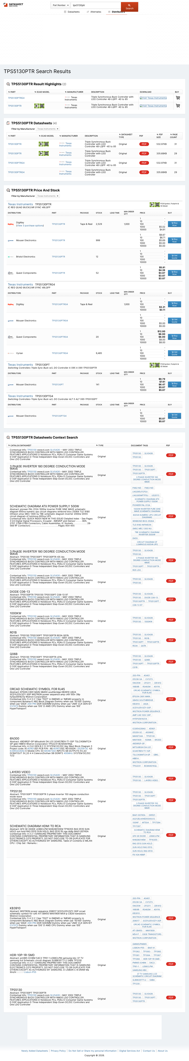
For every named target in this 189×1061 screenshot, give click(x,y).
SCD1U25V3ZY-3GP (142, 707)
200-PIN (31, 703)
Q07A (143, 645)
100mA (148, 740)
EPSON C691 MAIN (141, 696)
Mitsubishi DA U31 (142, 747)
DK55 (135, 538)
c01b (135, 667)
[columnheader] (20, 92)
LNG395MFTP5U (140, 495)
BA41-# (151, 948)
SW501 (152, 815)
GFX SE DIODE (139, 836)
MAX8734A (50, 750)
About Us (163, 1050)
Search (130, 8)
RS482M (146, 686)
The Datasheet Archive (13, 5)
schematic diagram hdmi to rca (147, 831)
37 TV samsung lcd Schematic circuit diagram (147, 975)
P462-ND (137, 488)
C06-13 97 (137, 605)
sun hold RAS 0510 (142, 847)
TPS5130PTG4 (59, 416)
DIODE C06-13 (151, 597)
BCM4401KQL (150, 766)
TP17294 (156, 822)
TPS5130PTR (14, 105)
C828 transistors (151, 934)
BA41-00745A (139, 815)
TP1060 (157, 951)
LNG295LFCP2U (140, 491)
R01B (146, 638)
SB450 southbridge (143, 700)
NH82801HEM (139, 840)
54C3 (152, 962)
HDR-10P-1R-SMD (151, 959)
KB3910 (136, 704)
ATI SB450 (137, 930)
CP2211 (147, 683)
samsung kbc (140, 970)
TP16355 (153, 840)
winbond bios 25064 (143, 521)
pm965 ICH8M (139, 962)
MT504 (145, 822)
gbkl (156, 754)
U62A (145, 704)
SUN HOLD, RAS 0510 (143, 851)
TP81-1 (136, 966)
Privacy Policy (58, 1050)
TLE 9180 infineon (142, 525)
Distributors (118, 11)
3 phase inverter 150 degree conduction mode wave (147, 805)
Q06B (147, 660)
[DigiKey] (11, 224)
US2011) (155, 495)
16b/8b (136, 686)
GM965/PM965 (140, 944)
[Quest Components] (11, 273)
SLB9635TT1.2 (139, 980)
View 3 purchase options (30, 225)
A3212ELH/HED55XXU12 (144, 819)
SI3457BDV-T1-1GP (141, 751)
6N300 (158, 740)
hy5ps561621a (140, 719)
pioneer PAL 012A (141, 505)
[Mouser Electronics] (11, 240)
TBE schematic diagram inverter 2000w (147, 533)
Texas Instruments (65, 144)
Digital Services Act (129, 1050)
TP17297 (137, 826)
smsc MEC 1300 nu (142, 528)
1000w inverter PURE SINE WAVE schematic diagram (147, 510)
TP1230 (136, 983)
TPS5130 (32, 449)
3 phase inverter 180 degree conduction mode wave (147, 479)
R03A (135, 645)
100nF (136, 822)
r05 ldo (137, 570)
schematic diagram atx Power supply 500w (147, 500)
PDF (144, 144)
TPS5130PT (58, 384)
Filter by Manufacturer (23, 128)
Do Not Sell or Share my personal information (92, 1050)
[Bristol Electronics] (11, 256)
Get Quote (174, 256)
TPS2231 (137, 766)
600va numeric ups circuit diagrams (147, 516)
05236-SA (137, 679)
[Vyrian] (11, 353)
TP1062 (136, 951)
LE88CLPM (154, 836)
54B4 (152, 980)
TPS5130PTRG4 (16, 98)
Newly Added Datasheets (34, 1050)
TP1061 (136, 955)
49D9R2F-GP (139, 743)
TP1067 (157, 955)
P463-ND (149, 488)
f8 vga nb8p (139, 854)
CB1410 (157, 683)
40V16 (157, 686)
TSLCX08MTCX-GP (141, 754)
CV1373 (14, 706)
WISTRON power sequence (146, 711)
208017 (136, 920)
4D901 (30, 748)
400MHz (68, 753)
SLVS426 (55, 449)
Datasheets (73, 11)
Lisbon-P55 (30, 972)
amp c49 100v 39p (142, 715)
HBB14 (136, 758)
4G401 (147, 675)
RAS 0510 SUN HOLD (142, 843)
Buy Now (175, 224)
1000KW (148, 621)
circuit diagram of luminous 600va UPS (147, 543)
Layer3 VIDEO (151, 780)
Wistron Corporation (144, 722)
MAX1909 (137, 740)
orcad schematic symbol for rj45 (147, 691)
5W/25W (136, 683)
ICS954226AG (17, 750)
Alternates (95, 11)
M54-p (136, 934)
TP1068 (136, 959)
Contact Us (149, 1050)
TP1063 (146, 951)
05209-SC (82, 748)
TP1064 (146, 955)
